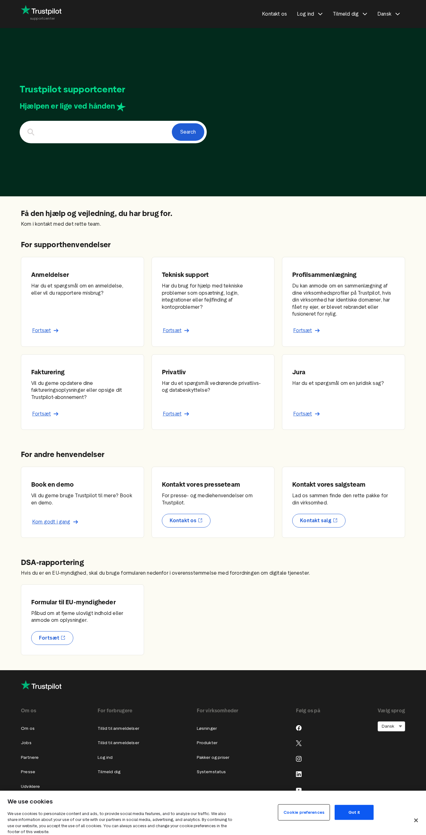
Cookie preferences (303, 812)
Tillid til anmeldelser (118, 728)
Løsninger (207, 728)
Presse (28, 771)
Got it (354, 812)
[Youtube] (299, 790)
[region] (213, 813)
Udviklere (30, 786)
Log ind (105, 757)
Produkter (207, 742)
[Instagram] (299, 759)
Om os (28, 728)
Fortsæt (41, 330)
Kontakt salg (316, 520)
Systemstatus (211, 771)
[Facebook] (299, 728)
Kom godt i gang (51, 522)
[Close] (416, 820)
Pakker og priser (213, 757)
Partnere (30, 757)
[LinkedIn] (299, 774)
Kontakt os (183, 520)
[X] (299, 743)
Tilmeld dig (109, 771)
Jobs (26, 742)
